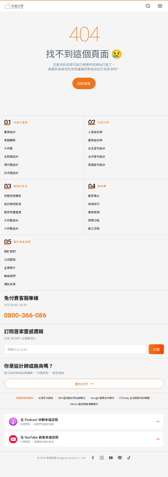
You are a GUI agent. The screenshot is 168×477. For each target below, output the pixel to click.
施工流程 (94, 228)
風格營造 (94, 212)
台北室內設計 (96, 148)
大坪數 (8, 148)
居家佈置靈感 (12, 212)
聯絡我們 (10, 276)
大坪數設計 (11, 220)
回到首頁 (84, 83)
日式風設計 (11, 173)
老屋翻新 (10, 140)
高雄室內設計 (96, 165)
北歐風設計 (11, 156)
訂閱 (156, 349)
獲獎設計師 (95, 140)
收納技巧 (94, 204)
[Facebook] (93, 458)
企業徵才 (10, 268)
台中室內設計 (96, 156)
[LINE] (120, 458)
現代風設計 (11, 165)
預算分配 (94, 220)
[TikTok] (129, 458)
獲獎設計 (10, 132)
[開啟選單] (160, 6)
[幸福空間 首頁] (14, 6)
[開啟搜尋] (147, 5)
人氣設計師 (95, 132)
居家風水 (94, 196)
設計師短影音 (12, 204)
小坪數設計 (11, 228)
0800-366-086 (25, 315)
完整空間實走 (12, 196)
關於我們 (10, 251)
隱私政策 (10, 284)
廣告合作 (81, 383)
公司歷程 (10, 259)
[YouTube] (111, 458)
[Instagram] (102, 458)
